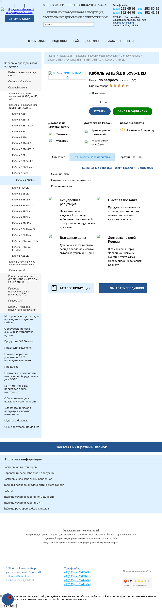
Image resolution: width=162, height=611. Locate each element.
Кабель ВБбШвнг (21, 235)
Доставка (92, 41)
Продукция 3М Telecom (19, 341)
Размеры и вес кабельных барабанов (28, 478)
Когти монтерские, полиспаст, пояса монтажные (16, 389)
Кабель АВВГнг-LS (22, 125)
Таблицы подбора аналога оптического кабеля (34, 484)
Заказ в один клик (132, 111)
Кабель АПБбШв (25, 180)
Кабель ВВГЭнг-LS (22, 161)
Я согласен (8, 605)
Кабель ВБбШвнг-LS (23, 229)
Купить (99, 111)
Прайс (76, 41)
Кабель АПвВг (20, 173)
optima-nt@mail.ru (123, 22)
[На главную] (9, 5)
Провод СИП (15, 300)
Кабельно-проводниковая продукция (21, 64)
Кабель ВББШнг (21, 199)
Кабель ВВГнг (19, 137)
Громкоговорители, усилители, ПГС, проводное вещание (17, 357)
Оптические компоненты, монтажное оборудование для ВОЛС (21, 376)
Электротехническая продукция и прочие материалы (17, 411)
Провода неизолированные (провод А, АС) (18, 291)
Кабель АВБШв (20, 255)
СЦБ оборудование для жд (21, 426)
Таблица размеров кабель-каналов (26, 508)
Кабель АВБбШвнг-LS (24, 167)
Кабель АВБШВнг (22, 223)
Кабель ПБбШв (20, 187)
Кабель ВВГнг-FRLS (23, 149)
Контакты (127, 41)
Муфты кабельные (16, 420)
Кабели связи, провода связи (22, 74)
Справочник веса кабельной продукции (29, 472)
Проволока (11, 366)
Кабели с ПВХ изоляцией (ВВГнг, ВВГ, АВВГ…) (23, 106)
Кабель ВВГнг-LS (21, 143)
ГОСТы (8, 490)
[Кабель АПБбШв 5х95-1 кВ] (67, 75)
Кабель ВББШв (20, 193)
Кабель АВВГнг (20, 119)
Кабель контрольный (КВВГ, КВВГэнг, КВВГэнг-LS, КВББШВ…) (23, 279)
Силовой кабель (18, 87)
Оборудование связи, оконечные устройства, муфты (19, 332)
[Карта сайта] (19, 5)
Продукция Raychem (17, 347)
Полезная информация (23, 459)
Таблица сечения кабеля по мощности (29, 496)
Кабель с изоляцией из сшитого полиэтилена (22, 263)
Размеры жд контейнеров (20, 467)
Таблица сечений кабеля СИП (23, 502)
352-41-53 (82, 584)
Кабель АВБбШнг (21, 217)
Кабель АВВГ (19, 113)
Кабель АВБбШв (21, 211)
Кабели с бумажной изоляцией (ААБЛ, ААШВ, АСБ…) (23, 96)
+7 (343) (69, 584)
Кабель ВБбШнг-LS (23, 205)
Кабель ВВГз (19, 155)
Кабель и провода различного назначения (22, 308)
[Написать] (29, 5)
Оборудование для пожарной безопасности (20, 400)
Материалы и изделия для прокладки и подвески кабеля (21, 319)
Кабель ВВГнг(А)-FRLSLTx (21, 248)
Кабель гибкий (17, 270)
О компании (36, 41)
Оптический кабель (19, 81)
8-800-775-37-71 (97, 5)
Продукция (59, 41)
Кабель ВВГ (18, 131)
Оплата (110, 41)
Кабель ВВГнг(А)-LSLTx (25, 241)
